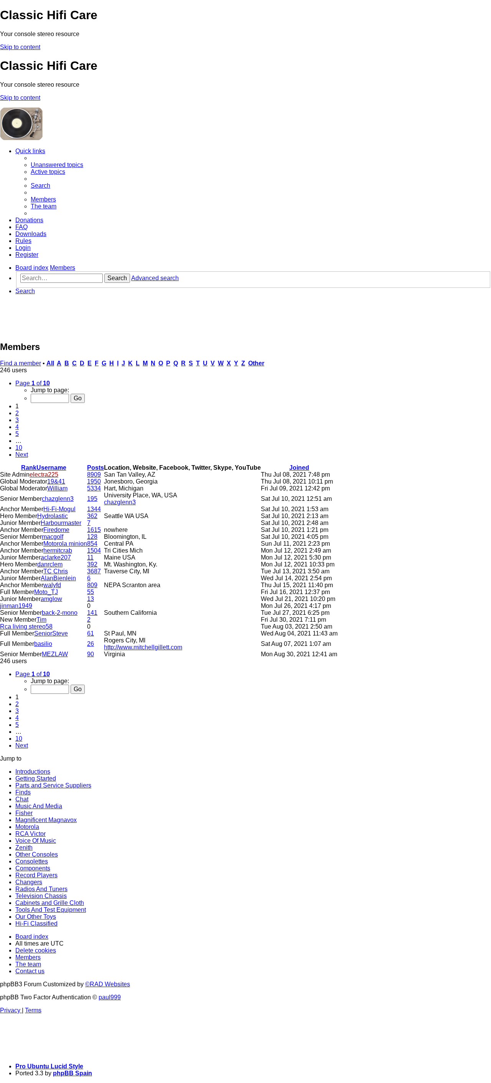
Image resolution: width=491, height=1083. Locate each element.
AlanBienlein (58, 578)
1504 (94, 550)
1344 (94, 509)
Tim (41, 619)
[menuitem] (57, 165)
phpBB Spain (72, 1073)
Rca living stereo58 (26, 626)
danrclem (50, 564)
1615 (94, 530)
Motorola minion (65, 543)
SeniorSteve (51, 633)
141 (92, 612)
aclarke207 (56, 557)
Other (256, 363)
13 (90, 599)
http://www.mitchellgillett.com (143, 647)
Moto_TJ (46, 592)
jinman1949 (16, 606)
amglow (51, 599)
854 (92, 543)
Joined (299, 467)
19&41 (56, 481)
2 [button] (17, 413)
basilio (43, 644)
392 (92, 564)
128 (92, 536)
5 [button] (17, 434)
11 (90, 557)
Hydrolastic (52, 516)
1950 (94, 481)
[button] (32, 383)
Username (51, 467)
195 (92, 498)
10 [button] (18, 447)
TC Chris (55, 571)
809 (92, 585)
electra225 (44, 474)
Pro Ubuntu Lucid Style (49, 1066)
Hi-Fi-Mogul (59, 509)
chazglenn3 (58, 498)
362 (92, 516)
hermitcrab (57, 550)
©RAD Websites (107, 984)
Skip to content (20, 47)
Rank (28, 467)
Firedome (56, 530)
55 (90, 592)
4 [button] (17, 427)
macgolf (52, 536)
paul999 (110, 997)
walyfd (52, 585)
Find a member (20, 363)
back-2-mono (59, 612)
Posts (95, 467)
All (50, 363)
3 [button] (17, 420)
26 (90, 644)
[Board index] (101, 138)
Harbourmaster (61, 523)
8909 (94, 474)
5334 (94, 488)
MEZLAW (55, 654)
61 (90, 633)
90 (90, 654)
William (57, 488)
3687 (94, 571)
